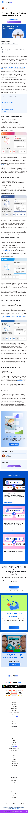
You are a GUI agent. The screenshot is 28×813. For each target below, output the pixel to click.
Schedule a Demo (14, 789)
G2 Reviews (14, 771)
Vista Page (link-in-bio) (14, 748)
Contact (14, 797)
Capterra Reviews (14, 773)
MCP (13, 746)
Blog (14, 782)
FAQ (14, 757)
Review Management (14, 712)
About (14, 755)
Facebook (14, 729)
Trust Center (6, 806)
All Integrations (14, 750)
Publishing (14, 702)
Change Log (14, 765)
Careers (14, 759)
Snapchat (14, 736)
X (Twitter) (14, 742)
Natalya (5, 8)
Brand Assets (14, 791)
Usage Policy (14, 806)
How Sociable (20, 380)
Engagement (14, 706)
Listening (14, 710)
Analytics (14, 704)
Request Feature (14, 788)
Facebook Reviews (14, 774)
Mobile (14, 719)
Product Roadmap (14, 763)
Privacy (6, 803)
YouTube (14, 744)
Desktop (14, 721)
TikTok (14, 740)
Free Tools (14, 769)
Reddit (14, 734)
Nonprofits (14, 761)
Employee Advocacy (14, 714)
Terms (14, 803)
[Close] (26, 808)
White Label (14, 723)
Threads (14, 738)
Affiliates (14, 767)
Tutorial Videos (14, 784)
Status (14, 795)
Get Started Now (14, 444)
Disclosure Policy (22, 806)
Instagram (14, 731)
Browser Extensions (14, 718)
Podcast (14, 786)
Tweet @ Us (14, 793)
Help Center (14, 780)
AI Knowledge (14, 716)
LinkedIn (14, 733)
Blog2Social (3, 164)
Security (22, 803)
